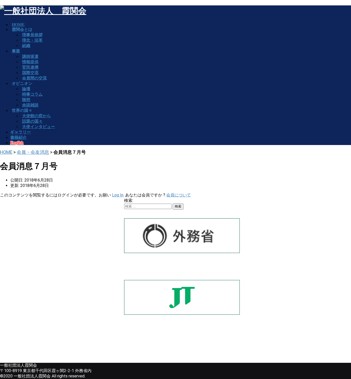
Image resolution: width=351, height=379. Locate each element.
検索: (128, 200)
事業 (16, 51)
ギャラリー (20, 132)
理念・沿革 (32, 40)
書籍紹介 (18, 137)
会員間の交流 (34, 78)
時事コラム (32, 94)
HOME (6, 152)
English (16, 142)
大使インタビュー (38, 126)
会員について (178, 195)
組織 (26, 45)
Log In (117, 195)
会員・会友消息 (33, 152)
